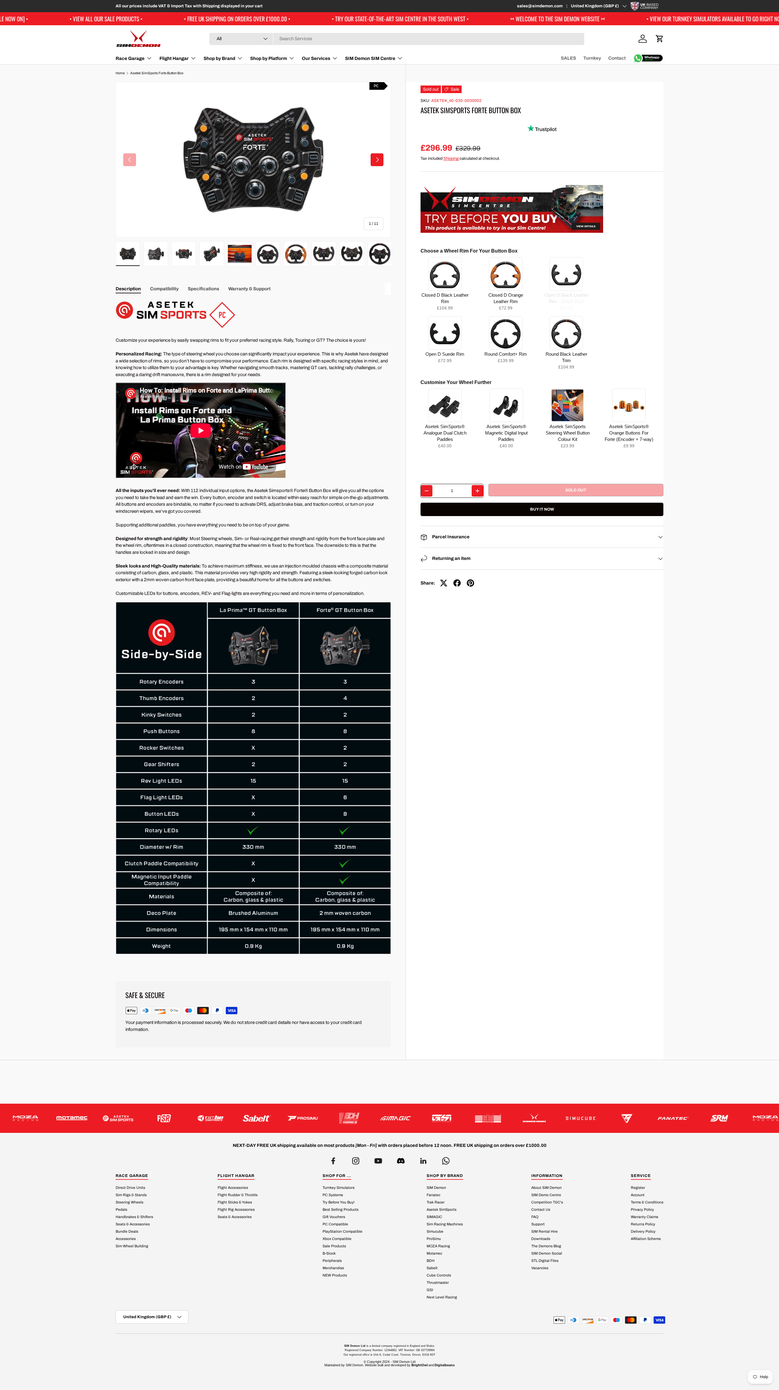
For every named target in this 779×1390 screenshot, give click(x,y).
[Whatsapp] (446, 1159)
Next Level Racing (442, 1297)
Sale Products (334, 1246)
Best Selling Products (340, 1209)
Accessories (126, 1239)
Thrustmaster (438, 1282)
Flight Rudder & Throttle (238, 1195)
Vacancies (539, 1268)
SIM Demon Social (546, 1253)
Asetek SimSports (441, 1209)
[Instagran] (356, 1159)
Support (538, 1224)
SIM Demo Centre (546, 1195)
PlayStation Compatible (342, 1231)
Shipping (451, 158)
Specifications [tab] (203, 288)
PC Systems (333, 1195)
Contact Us (540, 1209)
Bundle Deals (127, 1231)
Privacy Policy (642, 1209)
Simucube (435, 1231)
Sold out (575, 490)
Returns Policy (643, 1224)
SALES (568, 58)
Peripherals (332, 1261)
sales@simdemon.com (540, 6)
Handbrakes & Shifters (134, 1217)
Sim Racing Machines (445, 1224)
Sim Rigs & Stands (131, 1195)
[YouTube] (378, 1159)
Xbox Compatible (337, 1239)
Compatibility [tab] (164, 288)
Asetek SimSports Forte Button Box (156, 73)
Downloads (540, 1239)
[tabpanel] (253, 633)
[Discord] (401, 1159)
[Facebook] (333, 1159)
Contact (617, 58)
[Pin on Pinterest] (470, 583)
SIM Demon (436, 1188)
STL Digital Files (544, 1261)
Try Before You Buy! (339, 1202)
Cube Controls (439, 1275)
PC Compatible (335, 1224)
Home (120, 73)
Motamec (434, 1253)
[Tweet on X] (443, 583)
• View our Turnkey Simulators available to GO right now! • (601, 19)
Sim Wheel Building (132, 1246)
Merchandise (333, 1268)
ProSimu (434, 1239)
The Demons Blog (546, 1246)
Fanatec (433, 1195)
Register (638, 1188)
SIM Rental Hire (544, 1231)
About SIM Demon (546, 1188)
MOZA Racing (438, 1246)
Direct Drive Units (130, 1188)
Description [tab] (128, 288)
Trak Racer (436, 1202)
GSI (430, 1290)
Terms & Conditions (647, 1202)
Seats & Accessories (133, 1224)
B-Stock (329, 1253)
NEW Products (335, 1275)
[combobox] (396, 39)
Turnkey (592, 58)
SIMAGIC (434, 1217)
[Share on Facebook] (457, 583)
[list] (253, 159)
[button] (659, 38)
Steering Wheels (129, 1202)
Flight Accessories (233, 1188)
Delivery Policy (643, 1231)
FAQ (534, 1217)
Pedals (121, 1209)
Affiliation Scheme (646, 1239)
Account (638, 1195)
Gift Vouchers (334, 1217)
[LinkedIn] (423, 1159)
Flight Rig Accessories (236, 1209)
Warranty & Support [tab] (249, 288)
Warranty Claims (644, 1217)
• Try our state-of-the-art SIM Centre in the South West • (283, 19)
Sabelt (432, 1268)
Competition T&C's (547, 1202)
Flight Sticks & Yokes (235, 1202)
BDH (431, 1261)
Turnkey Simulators (339, 1188)
